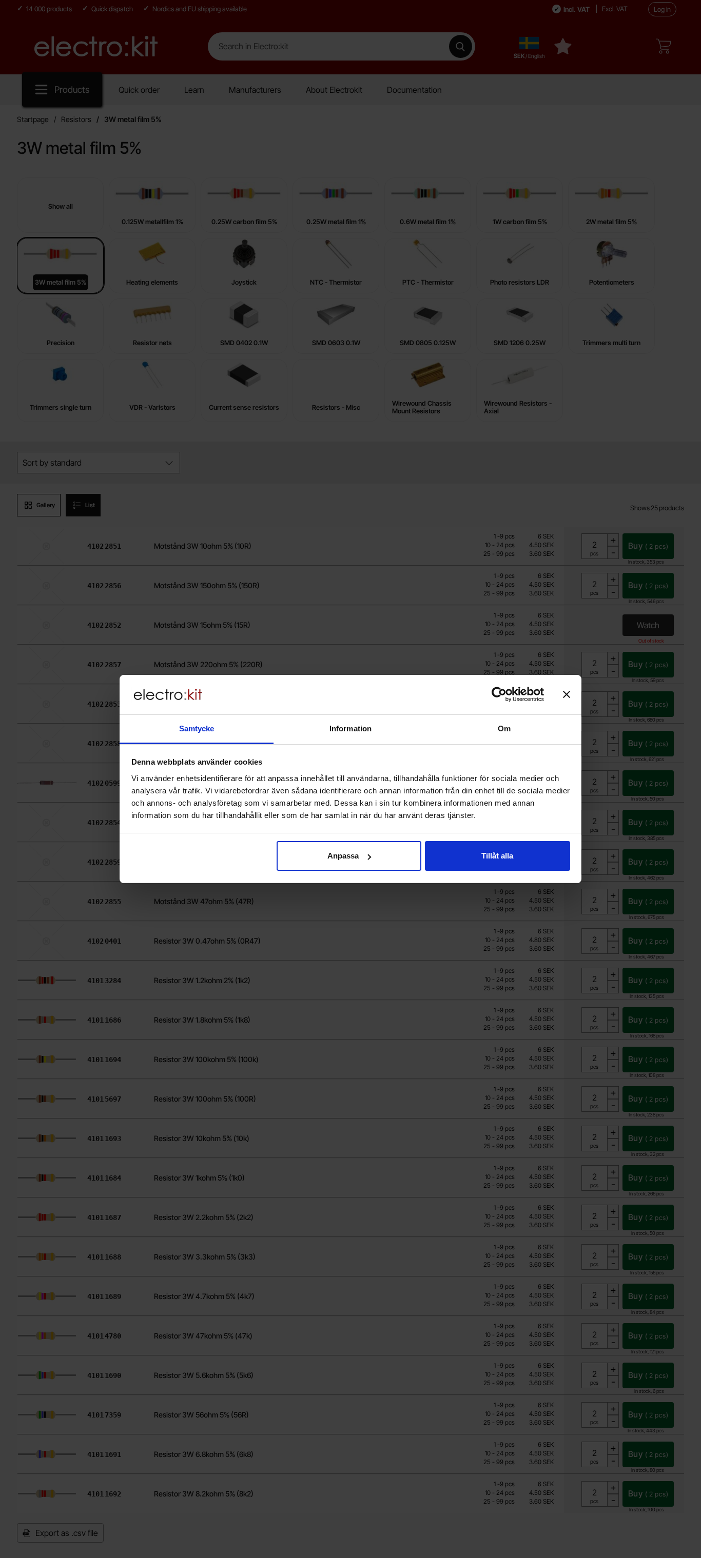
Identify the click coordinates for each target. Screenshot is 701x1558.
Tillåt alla (497, 855)
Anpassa (343, 855)
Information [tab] (350, 728)
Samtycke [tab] (197, 728)
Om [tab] (504, 728)
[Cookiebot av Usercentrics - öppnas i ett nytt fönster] (499, 694)
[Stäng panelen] (566, 694)
